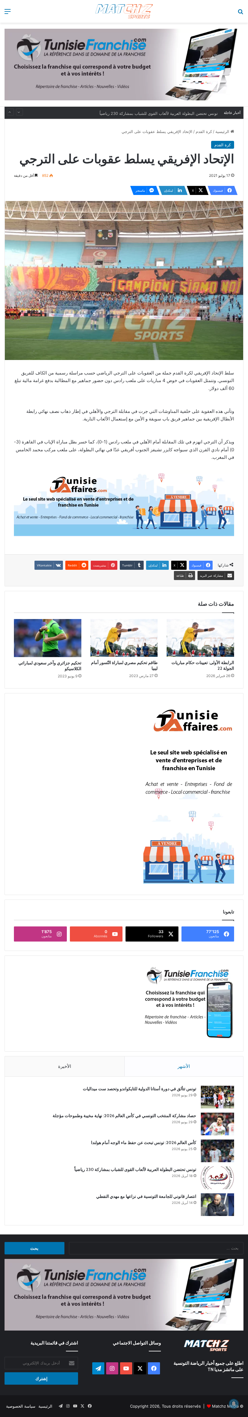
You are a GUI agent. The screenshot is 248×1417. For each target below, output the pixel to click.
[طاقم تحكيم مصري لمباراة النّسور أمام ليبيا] (124, 638)
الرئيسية (222, 131)
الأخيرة (64, 1066)
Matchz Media (225, 1406)
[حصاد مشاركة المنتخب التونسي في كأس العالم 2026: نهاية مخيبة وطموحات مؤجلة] (217, 1124)
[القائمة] (8, 13)
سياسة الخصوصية (20, 1406)
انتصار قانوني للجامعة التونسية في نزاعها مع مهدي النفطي (146, 1196)
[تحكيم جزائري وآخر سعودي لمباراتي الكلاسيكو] (47, 638)
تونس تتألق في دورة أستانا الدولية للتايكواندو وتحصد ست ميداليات (139, 1088)
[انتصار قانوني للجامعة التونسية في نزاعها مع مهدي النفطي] (217, 1204)
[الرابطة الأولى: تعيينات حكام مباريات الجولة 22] (200, 638)
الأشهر (184, 1066)
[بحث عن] (240, 13)
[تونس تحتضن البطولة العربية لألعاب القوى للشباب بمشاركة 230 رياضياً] (217, 1177)
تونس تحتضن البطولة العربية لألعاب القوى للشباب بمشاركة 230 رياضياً (159, 112)
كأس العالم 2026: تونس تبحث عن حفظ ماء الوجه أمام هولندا (143, 1142)
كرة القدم (204, 131)
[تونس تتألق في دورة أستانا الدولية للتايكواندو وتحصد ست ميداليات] (217, 1097)
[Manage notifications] (234, 1404)
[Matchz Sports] (124, 11)
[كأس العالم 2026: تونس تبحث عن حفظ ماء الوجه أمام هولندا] (217, 1151)
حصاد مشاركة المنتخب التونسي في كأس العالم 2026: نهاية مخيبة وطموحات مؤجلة (124, 1115)
